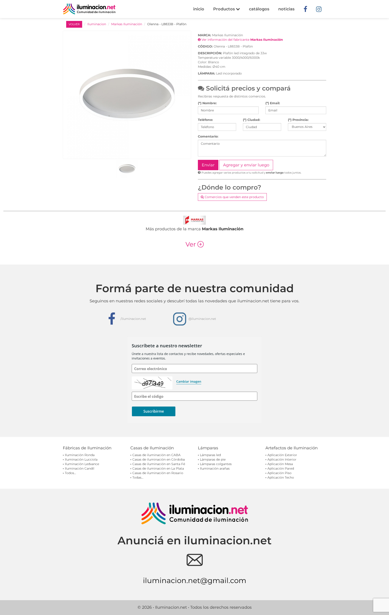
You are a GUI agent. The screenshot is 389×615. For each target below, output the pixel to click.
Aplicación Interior (281, 459)
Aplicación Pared (280, 468)
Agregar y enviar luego (246, 165)
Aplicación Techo (280, 477)
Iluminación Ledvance (82, 464)
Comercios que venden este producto (234, 197)
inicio (198, 9)
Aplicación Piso (279, 473)
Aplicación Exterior (282, 455)
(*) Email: (272, 103)
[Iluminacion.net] (89, 9)
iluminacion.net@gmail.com (194, 580)
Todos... (70, 473)
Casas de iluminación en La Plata (158, 468)
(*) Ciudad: (251, 120)
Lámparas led (210, 455)
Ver (194, 244)
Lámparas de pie (213, 459)
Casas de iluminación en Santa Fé (158, 464)
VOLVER (74, 24)
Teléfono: (205, 120)
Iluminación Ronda (80, 455)
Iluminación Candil (79, 468)
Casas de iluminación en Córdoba (158, 459)
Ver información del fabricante (242, 40)
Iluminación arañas (215, 468)
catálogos (259, 9)
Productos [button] (224, 9)
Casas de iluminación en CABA (156, 455)
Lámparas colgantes (216, 464)
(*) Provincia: (298, 120)
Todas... (137, 477)
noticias (286, 9)
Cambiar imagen (188, 381)
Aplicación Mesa (280, 464)
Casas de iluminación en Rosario (157, 473)
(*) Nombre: (207, 103)
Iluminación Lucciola (81, 459)
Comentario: (208, 136)
